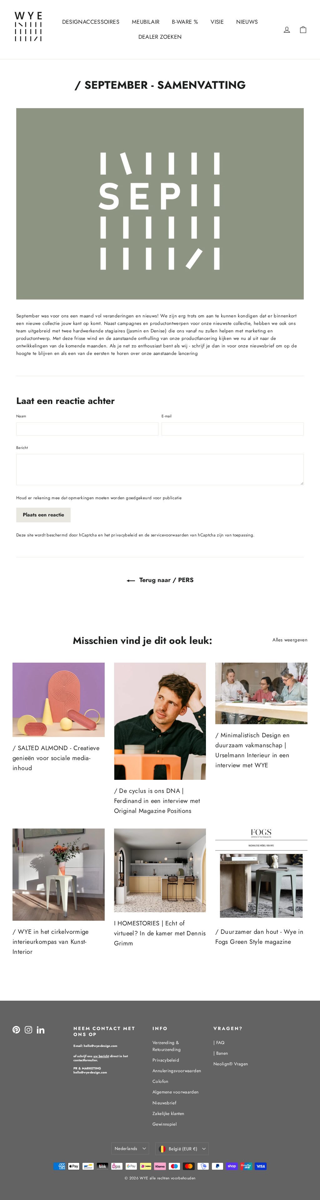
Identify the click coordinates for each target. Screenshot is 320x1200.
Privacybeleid (165, 1060)
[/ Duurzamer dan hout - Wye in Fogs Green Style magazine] (261, 875)
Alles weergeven (290, 639)
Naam (21, 416)
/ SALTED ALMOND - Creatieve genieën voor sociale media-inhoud (55, 758)
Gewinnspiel (164, 1124)
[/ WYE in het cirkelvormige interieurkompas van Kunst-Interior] (58, 875)
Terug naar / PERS (166, 580)
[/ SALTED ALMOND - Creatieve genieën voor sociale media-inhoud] (58, 700)
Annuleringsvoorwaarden (176, 1071)
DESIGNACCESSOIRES (90, 22)
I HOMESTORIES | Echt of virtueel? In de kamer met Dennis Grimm (160, 933)
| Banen (220, 1053)
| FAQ (219, 1042)
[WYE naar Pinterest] (16, 1030)
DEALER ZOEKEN (160, 37)
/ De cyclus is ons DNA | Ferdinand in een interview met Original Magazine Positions (157, 800)
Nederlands (126, 1148)
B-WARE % (185, 22)
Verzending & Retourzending (166, 1046)
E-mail (167, 416)
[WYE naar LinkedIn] (40, 1030)
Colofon (160, 1081)
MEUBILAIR (145, 22)
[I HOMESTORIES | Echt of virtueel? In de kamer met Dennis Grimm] (160, 870)
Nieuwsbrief (164, 1103)
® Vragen (230, 1064)
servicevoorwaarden (170, 535)
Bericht (22, 448)
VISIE (217, 22)
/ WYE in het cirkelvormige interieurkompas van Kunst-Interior (50, 941)
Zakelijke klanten (168, 1113)
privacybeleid (124, 535)
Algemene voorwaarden (175, 1092)
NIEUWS (247, 22)
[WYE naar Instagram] (28, 1030)
